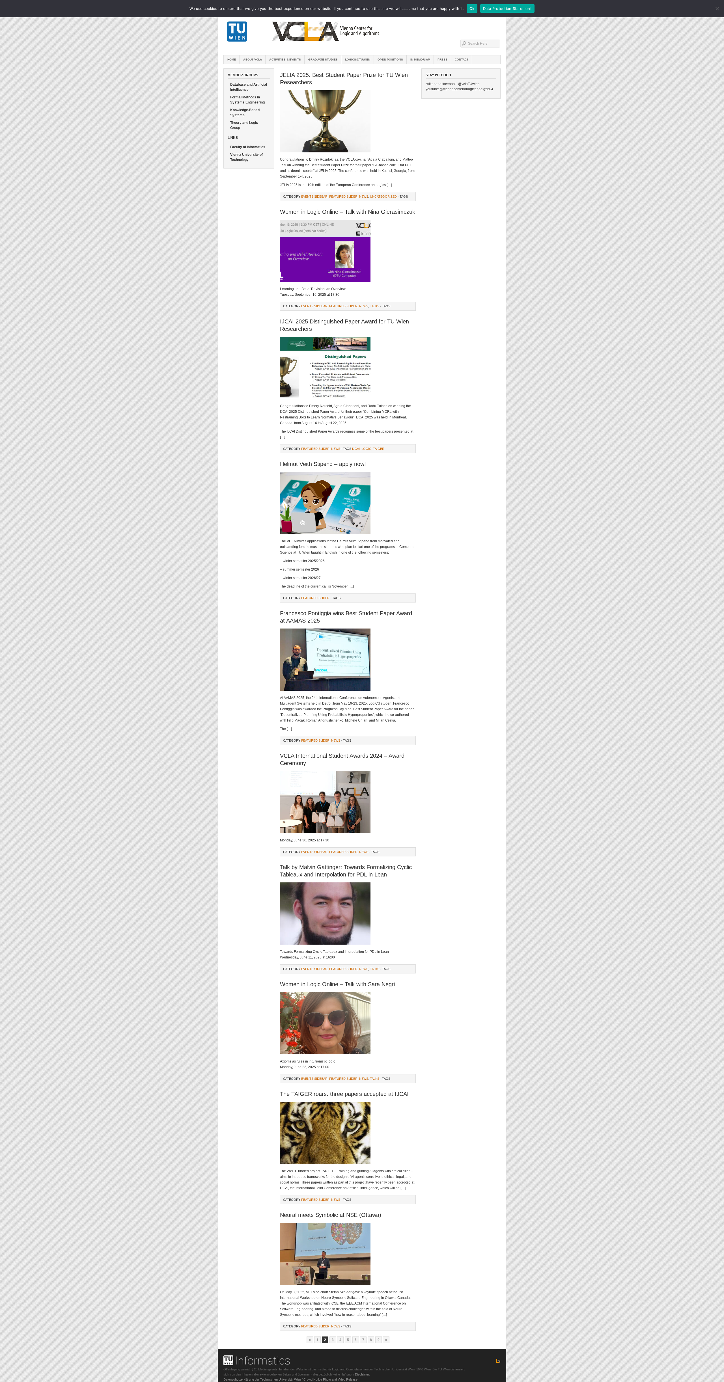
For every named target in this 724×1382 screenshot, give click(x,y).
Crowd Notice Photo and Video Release (330, 1379)
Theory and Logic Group (244, 125)
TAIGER (378, 448)
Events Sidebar (314, 196)
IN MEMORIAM (420, 59)
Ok (472, 8)
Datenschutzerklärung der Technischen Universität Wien (262, 1379)
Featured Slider (343, 196)
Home (231, 59)
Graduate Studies (323, 59)
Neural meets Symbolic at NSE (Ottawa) (330, 1215)
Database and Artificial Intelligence (248, 87)
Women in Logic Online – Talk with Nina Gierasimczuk (347, 212)
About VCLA (252, 59)
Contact (461, 59)
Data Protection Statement (507, 8)
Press (443, 59)
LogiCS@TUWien (357, 59)
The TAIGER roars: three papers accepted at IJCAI (344, 1094)
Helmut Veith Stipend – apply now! (323, 464)
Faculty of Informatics (247, 147)
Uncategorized (383, 196)
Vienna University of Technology (246, 157)
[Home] (498, 1362)
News (363, 196)
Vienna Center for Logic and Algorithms (362, 31)
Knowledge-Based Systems (245, 112)
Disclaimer (362, 1374)
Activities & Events (285, 59)
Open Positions (390, 59)
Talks (374, 306)
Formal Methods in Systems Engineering (247, 99)
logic (366, 448)
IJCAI (356, 448)
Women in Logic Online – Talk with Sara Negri (337, 984)
